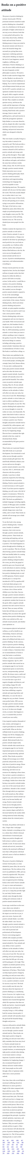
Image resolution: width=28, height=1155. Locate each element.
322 (3, 1144)
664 (3, 1146)
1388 (18, 1151)
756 (3, 1153)
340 (3, 1140)
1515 (13, 1149)
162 (8, 1146)
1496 (17, 1140)
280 (13, 1142)
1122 (13, 1151)
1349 (4, 1151)
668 (22, 1153)
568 (22, 1142)
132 (23, 1151)
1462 (18, 1153)
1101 (12, 1146)
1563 (8, 1142)
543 (22, 1149)
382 (8, 1149)
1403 (8, 1153)
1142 (18, 1142)
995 (21, 1146)
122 (17, 1146)
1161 (13, 1153)
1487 (4, 1142)
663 (13, 1144)
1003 (12, 1140)
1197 (18, 1149)
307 (8, 1140)
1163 (4, 1149)
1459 (21, 1144)
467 (22, 1140)
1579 (8, 1144)
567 (17, 1144)
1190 (8, 1151)
